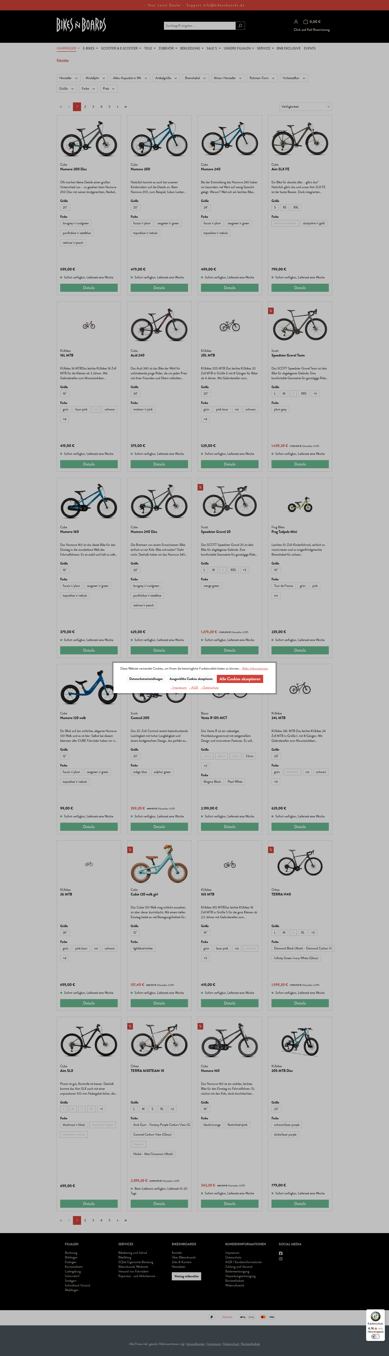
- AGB (194, 687)
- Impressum (178, 687)
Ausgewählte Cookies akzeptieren (191, 678)
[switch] (376, 1336)
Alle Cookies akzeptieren (240, 679)
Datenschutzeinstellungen (146, 678)
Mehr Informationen (255, 668)
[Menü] (382, 1311)
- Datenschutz (209, 687)
